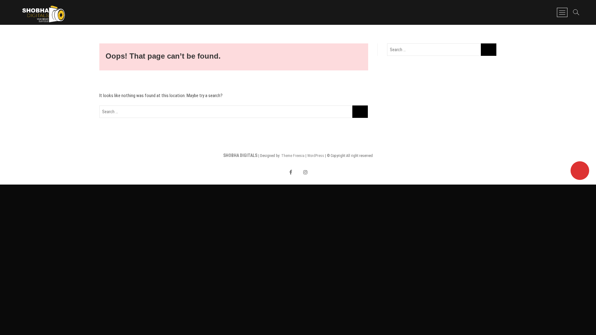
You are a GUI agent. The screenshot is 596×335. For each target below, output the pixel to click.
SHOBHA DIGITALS (240, 155)
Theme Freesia (293, 156)
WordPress (315, 156)
